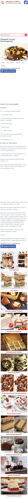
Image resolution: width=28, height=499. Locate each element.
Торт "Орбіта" (14, 290)
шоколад (3, 65)
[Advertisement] (14, 19)
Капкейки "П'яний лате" (14, 475)
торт (8, 62)
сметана (18, 62)
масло (12, 62)
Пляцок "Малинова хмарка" (14, 495)
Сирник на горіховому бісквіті (14, 434)
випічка (3, 62)
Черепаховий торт (14, 269)
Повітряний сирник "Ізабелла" (14, 352)
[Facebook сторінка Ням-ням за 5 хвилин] (26, 1)
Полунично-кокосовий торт (14, 331)
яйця (23, 62)
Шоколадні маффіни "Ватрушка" (14, 311)
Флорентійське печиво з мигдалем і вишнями (14, 393)
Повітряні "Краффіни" (14, 372)
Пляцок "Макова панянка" (14, 413)
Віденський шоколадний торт (14, 454)
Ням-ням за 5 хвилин (13, 1)
